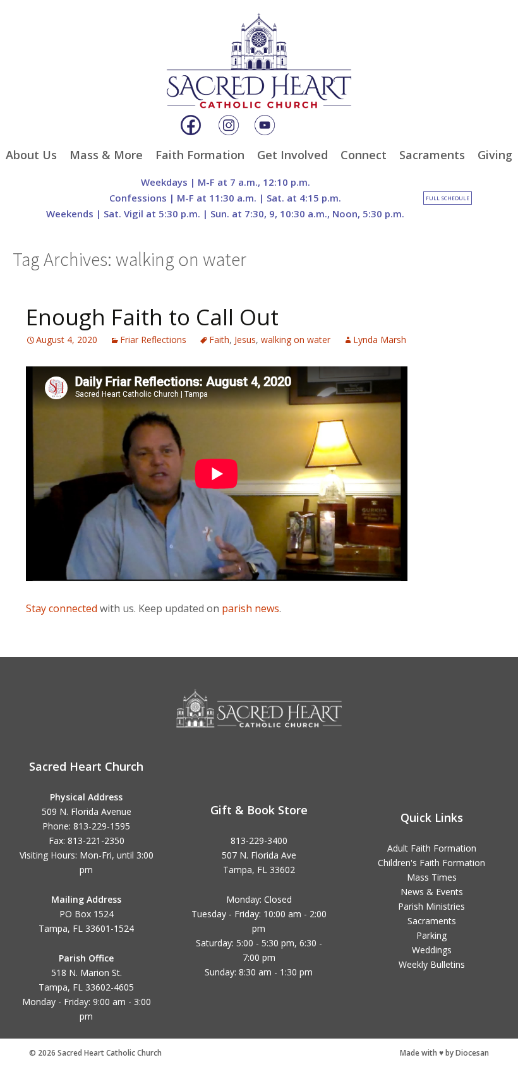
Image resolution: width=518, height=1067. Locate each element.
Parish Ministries (431, 906)
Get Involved (292, 154)
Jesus (245, 340)
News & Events (432, 892)
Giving (495, 154)
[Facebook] (190, 125)
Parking (431, 935)
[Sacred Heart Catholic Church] (259, 50)
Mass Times (432, 877)
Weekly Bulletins (432, 964)
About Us (31, 154)
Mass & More (106, 154)
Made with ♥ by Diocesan (444, 1052)
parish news (250, 608)
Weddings (432, 950)
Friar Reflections (153, 340)
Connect (363, 154)
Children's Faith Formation (431, 863)
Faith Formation (199, 154)
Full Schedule (447, 198)
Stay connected (61, 608)
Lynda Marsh (379, 340)
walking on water (295, 340)
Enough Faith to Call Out (152, 317)
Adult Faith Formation (431, 848)
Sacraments (432, 154)
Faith (219, 340)
